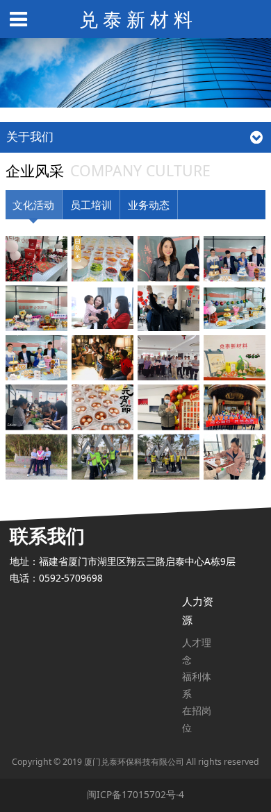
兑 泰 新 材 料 (135, 19)
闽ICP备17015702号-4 (135, 794)
